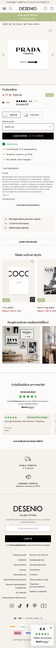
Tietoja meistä (19, 555)
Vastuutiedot (20, 565)
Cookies (34, 574)
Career (23, 570)
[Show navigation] (4, 8)
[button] (42, 635)
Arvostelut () (22, 104)
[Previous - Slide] (3, 55)
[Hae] (10, 8)
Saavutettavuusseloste (15, 579)
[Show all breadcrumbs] (5, 24)
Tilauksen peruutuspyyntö (37, 585)
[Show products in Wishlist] (45, 8)
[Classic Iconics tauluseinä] (21, 345)
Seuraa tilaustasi (38, 565)
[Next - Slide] (52, 55)
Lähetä (28, 538)
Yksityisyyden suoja (39, 579)
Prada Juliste (33, 24)
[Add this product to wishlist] (50, 30)
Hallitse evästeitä (38, 591)
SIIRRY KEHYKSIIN (28, 242)
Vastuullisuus (19, 574)
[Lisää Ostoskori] (32, 299)
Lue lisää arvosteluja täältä (28, 441)
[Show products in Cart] (52, 8)
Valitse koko (8, 121)
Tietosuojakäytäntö (17, 545)
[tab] (9, 84)
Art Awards (21, 592)
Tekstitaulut (17, 24)
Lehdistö (22, 560)
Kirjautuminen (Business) (14, 597)
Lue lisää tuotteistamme (28, 205)
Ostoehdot (35, 570)
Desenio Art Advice (39, 555)
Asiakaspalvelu (37, 560)
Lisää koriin (28, 136)
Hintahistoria (8, 199)
